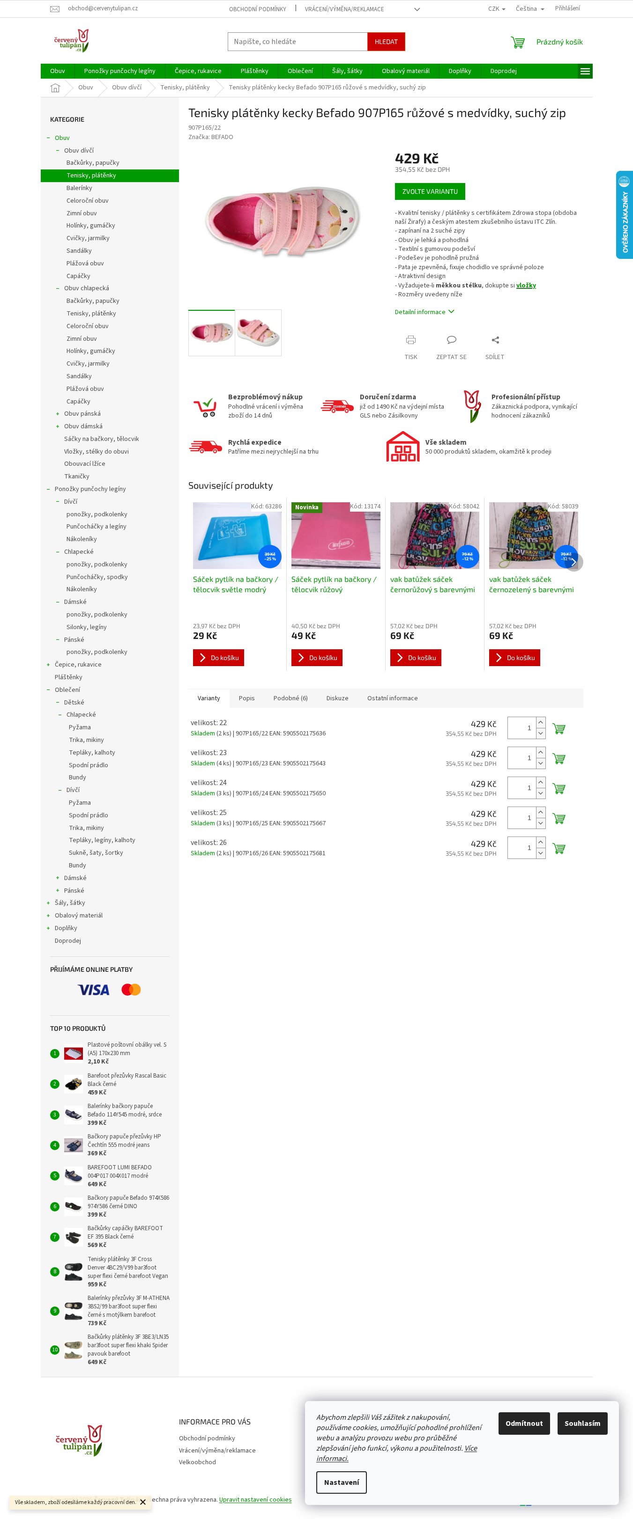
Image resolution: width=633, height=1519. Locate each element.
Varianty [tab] (209, 698)
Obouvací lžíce (84, 464)
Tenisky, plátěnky (91, 175)
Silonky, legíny (87, 627)
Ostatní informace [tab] (392, 698)
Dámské (75, 602)
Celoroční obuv (88, 200)
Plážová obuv (85, 263)
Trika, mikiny (86, 740)
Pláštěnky (68, 677)
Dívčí (70, 501)
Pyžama (80, 727)
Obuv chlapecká (86, 288)
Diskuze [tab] (338, 698)
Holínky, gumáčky (91, 225)
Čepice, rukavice (78, 664)
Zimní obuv (82, 213)
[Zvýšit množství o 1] (540, 722)
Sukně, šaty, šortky (96, 853)
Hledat (386, 41)
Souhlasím (583, 1423)
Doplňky (66, 928)
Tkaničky (76, 476)
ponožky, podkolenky (97, 514)
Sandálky (79, 251)
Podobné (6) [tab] (291, 698)
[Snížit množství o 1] (540, 733)
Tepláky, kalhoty (92, 752)
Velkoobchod (197, 1462)
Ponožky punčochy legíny (90, 489)
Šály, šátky (70, 903)
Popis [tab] (247, 698)
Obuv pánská (82, 413)
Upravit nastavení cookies (255, 1499)
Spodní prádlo (88, 765)
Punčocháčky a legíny (97, 526)
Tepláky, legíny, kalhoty (102, 840)
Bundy (77, 777)
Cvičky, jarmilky (88, 238)
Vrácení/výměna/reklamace (344, 9)
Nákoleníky (82, 539)
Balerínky (79, 188)
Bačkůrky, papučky (93, 163)
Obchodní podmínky (257, 9)
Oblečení (67, 690)
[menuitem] (57, 71)
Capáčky (78, 276)
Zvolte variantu (430, 191)
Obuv (62, 138)
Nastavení (341, 1482)
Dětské (74, 702)
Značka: (210, 137)
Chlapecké (79, 552)
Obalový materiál (79, 915)
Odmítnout (524, 1423)
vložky (526, 285)
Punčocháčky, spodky (97, 577)
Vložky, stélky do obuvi (96, 451)
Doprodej (68, 941)
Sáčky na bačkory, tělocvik (101, 439)
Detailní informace (420, 312)
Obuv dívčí (79, 150)
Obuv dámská (83, 426)
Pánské (74, 640)
